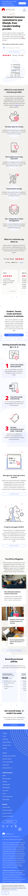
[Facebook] (12, 826)
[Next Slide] (16, 297)
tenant (16, 105)
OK (5, 893)
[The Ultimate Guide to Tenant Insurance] (14, 582)
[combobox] (15, 47)
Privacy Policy (14, 889)
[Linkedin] (16, 826)
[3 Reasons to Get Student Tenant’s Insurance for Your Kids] (13, 614)
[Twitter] (7, 826)
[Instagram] (3, 826)
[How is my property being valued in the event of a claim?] (13, 634)
